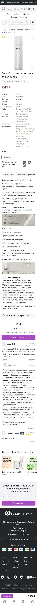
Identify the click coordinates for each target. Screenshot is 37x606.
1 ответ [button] (4, 360)
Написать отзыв (18, 337)
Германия (19, 104)
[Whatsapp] (24, 162)
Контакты (5, 561)
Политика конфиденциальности (23, 589)
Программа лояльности (17, 539)
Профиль (32, 604)
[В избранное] (32, 38)
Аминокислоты (21, 139)
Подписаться (18, 503)
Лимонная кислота (23, 141)
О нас (26, 561)
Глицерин (19, 124)
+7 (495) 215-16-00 (27, 9)
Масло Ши (29, 131)
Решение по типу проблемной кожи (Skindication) (22, 119)
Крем (18, 106)
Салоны (27, 564)
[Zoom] (32, 67)
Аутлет (15, 557)
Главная (4, 604)
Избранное (14, 604)
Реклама (19, 468)
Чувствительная (22, 114)
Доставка (28, 557)
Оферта (5, 589)
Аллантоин (20, 136)
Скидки (4, 570)
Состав (12, 175)
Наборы (16, 561)
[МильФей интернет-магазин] (10, 8)
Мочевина (27, 134)
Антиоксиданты (22, 146)
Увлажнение (28, 111)
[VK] (21, 577)
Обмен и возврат (16, 565)
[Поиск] (27, 22)
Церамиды (20, 144)
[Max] (9, 577)
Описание (5, 175)
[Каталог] (4, 22)
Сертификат (31, 175)
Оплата (4, 564)
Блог (3, 557)
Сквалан (19, 134)
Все (31, 452)
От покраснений (22, 109)
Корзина (23, 604)
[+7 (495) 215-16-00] (32, 22)
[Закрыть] (35, 2)
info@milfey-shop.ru (18, 531)
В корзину (7, 596)
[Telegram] (29, 162)
